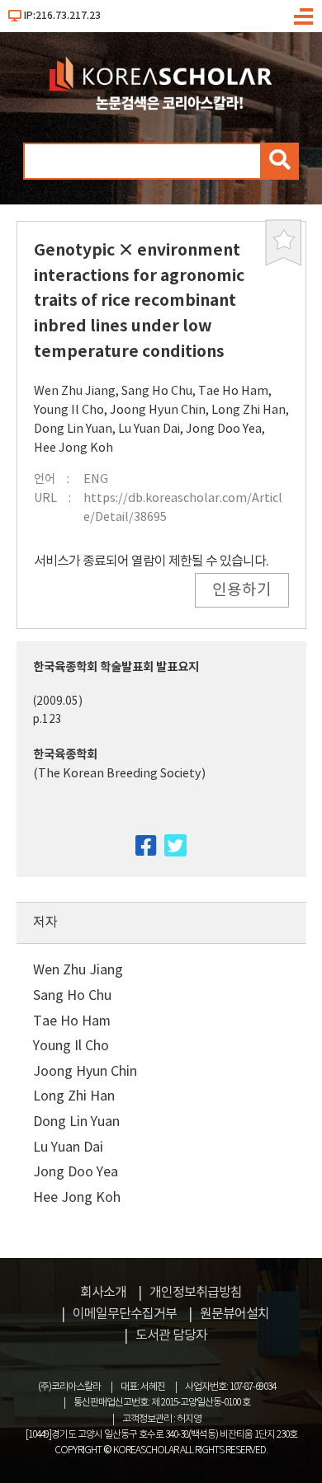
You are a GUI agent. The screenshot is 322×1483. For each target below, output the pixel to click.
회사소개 (103, 1292)
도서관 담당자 (171, 1335)
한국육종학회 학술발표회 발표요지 (116, 667)
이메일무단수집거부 (125, 1314)
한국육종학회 (65, 755)
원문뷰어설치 (234, 1314)
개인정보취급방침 (195, 1292)
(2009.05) (58, 701)
